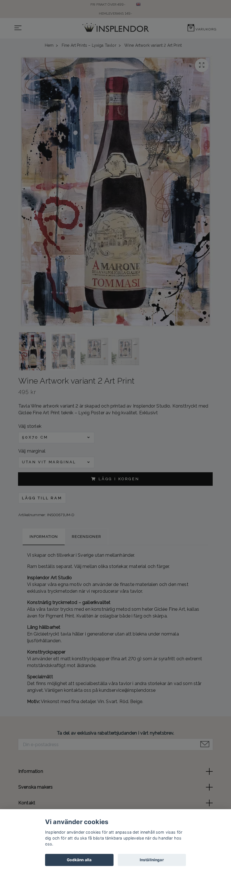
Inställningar (152, 860)
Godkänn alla (79, 860)
